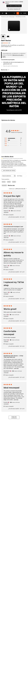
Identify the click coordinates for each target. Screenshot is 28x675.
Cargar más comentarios (14, 417)
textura (3, 181)
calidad (8, 181)
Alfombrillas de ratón (20, 16)
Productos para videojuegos (8, 16)
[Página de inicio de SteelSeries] (6, 13)
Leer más (11, 208)
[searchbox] (7, 176)
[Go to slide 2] (8, 36)
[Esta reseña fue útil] (20, 217)
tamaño (14, 181)
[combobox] (18, 188)
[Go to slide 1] (3, 36)
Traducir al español (9, 214)
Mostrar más (11, 185)
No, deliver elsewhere (13, 9)
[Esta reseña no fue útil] (22, 217)
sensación (4, 185)
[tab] (14, 13)
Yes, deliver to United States (14, 5)
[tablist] (14, 13)
